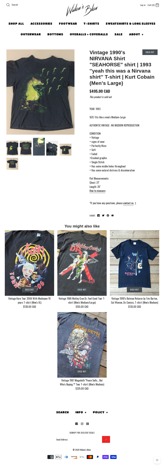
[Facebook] (76, 424)
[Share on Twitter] (103, 215)
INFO (80, 412)
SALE (119, 34)
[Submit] (106, 439)
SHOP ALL (16, 23)
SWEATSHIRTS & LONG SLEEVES (130, 23)
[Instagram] (82, 424)
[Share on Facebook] (98, 215)
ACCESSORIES (41, 23)
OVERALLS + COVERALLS (89, 34)
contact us (128, 203)
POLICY (100, 412)
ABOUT (136, 34)
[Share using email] (112, 215)
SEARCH (62, 412)
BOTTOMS (55, 34)
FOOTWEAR (68, 23)
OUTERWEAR (31, 34)
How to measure (97, 191)
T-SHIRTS (91, 23)
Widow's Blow (85, 449)
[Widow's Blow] (82, 14)
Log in (143, 5)
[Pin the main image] (108, 215)
